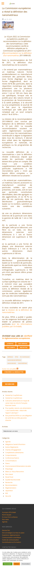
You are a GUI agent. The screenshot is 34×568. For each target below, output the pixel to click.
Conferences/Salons (12, 458)
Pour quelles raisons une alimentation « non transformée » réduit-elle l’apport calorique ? (18, 410)
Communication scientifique (11, 537)
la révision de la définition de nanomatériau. (17, 311)
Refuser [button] (16, 564)
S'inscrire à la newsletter (13, 372)
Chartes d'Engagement (13, 450)
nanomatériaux (22, 363)
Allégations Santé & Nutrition (15, 444)
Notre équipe (6, 515)
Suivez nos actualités (9, 369)
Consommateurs (11, 461)
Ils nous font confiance (9, 517)
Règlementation (10, 488)
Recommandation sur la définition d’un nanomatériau (17, 54)
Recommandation (11, 485)
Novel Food (9, 477)
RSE (6, 493)
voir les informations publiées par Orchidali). (17, 325)
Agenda (8, 442)
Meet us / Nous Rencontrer (14, 472)
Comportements (11, 455)
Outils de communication (10, 540)
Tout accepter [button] (7, 564)
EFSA (16, 357)
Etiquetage (9, 469)
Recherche (8, 482)
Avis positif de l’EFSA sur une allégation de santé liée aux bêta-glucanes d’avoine (18, 418)
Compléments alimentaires (14, 453)
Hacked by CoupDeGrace (13, 395)
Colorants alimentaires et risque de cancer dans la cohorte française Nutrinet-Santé (17, 403)
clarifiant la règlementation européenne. (17, 337)
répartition (9, 491)
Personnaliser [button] (26, 564)
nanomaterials (12, 363)
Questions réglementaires (11, 535)
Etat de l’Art (6, 530)
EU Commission (24, 357)
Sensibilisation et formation (11, 542)
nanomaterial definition (14, 360)
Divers (7, 463)
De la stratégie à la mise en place (13, 533)
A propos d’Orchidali (9, 512)
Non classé (9, 474)
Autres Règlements (11, 447)
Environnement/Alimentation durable (18, 466)
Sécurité (8, 496)
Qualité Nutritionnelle (12, 480)
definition (10, 357)
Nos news (5, 519)
